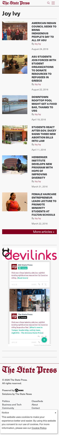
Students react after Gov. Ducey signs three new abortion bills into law (44, 134)
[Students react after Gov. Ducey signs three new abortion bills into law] (14, 134)
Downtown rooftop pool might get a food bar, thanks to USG (44, 103)
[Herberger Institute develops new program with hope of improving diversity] (14, 164)
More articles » (43, 231)
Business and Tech (11, 404)
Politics (6, 401)
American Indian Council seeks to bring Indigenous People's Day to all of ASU (44, 31)
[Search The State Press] (48, 3)
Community (8, 408)
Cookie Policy (39, 428)
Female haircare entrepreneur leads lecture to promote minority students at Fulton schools (44, 204)
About (35, 404)
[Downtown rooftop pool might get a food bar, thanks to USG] (14, 104)
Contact (36, 408)
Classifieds (37, 401)
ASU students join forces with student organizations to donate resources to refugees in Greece (44, 68)
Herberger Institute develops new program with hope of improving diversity (42, 167)
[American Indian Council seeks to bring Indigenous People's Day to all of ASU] (14, 30)
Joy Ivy (38, 43)
